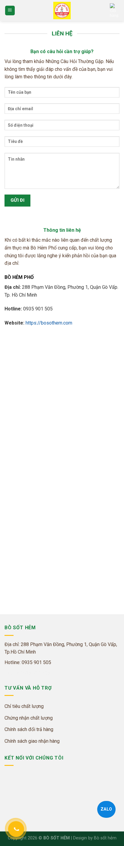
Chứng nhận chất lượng (29, 718)
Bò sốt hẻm (105, 838)
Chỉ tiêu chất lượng (24, 706)
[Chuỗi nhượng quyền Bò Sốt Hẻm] (62, 10)
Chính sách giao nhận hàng (32, 741)
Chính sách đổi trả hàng (29, 729)
